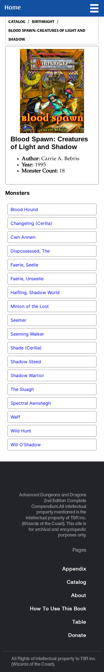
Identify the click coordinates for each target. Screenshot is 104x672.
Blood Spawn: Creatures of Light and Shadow (46, 35)
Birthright (43, 21)
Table (79, 622)
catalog (16, 21)
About (78, 595)
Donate (77, 635)
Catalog (76, 582)
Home (12, 7)
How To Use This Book (58, 609)
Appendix (74, 569)
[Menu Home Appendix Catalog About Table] (94, 8)
